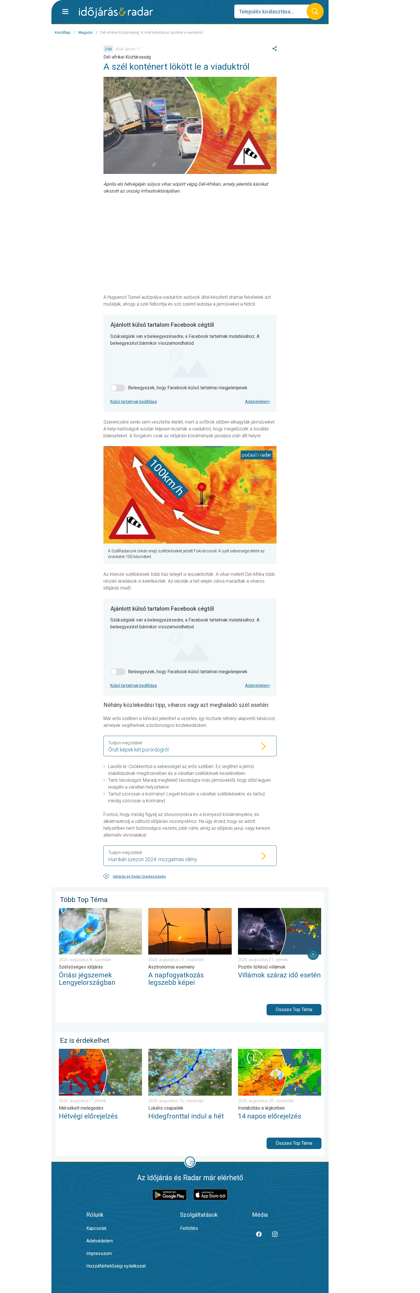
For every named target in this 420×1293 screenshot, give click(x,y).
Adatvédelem (257, 401)
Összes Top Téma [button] (294, 1009)
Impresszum (99, 1253)
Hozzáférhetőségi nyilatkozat (116, 1266)
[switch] (117, 387)
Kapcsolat (96, 1228)
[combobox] (274, 11)
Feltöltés (189, 1228)
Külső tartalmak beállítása (133, 401)
